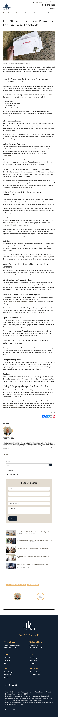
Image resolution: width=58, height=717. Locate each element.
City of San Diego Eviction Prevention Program (18, 302)
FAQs (6, 677)
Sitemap (8, 710)
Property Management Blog (11, 12)
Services (7, 660)
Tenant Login (8, 672)
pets (8, 584)
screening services (47, 95)
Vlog (8, 576)
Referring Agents (35, 674)
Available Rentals (35, 672)
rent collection (7, 156)
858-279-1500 (48, 5)
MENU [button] (53, 8)
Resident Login (49, 2)
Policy (15, 710)
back (6, 455)
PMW (26, 694)
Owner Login (38, 2)
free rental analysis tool (10, 405)
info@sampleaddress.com (44, 702)
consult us (16, 408)
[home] (6, 6)
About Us (7, 658)
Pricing (32, 663)
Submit (13, 518)
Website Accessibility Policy (14, 704)
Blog (5, 663)
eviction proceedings (44, 257)
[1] (43, 312)
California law (11, 223)
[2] (45, 312)
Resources (33, 660)
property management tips (18, 584)
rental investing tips (32, 584)
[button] (7, 474)
